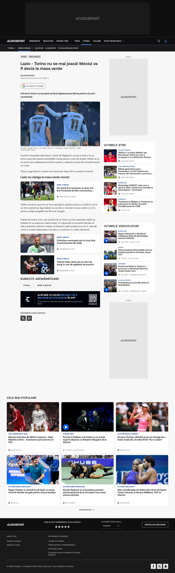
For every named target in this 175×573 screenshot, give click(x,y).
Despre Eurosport (14, 541)
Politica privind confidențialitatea (61, 545)
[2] (59, 526)
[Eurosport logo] (16, 41)
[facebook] (153, 566)
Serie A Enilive (34, 56)
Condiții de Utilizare (56, 541)
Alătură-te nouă (13, 545)
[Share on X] (23, 318)
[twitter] (159, 566)
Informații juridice (55, 549)
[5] (68, 526)
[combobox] (111, 526)
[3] (62, 526)
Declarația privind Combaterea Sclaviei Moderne (64, 554)
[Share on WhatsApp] (29, 318)
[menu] (158, 41)
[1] (56, 526)
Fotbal (24, 56)
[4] (65, 526)
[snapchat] (165, 566)
